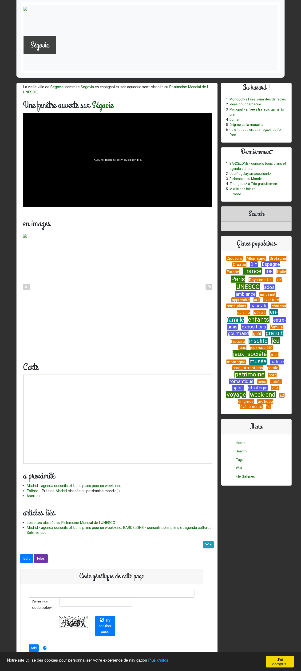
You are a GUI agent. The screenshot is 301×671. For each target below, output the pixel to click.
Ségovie (57, 87)
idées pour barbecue (245, 104)
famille (276, 327)
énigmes (245, 401)
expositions (254, 327)
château (279, 306)
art (256, 299)
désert (260, 312)
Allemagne (255, 258)
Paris (238, 279)
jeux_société (250, 353)
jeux (242, 347)
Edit (26, 558)
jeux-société (261, 347)
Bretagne (277, 258)
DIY (253, 264)
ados (269, 287)
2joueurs (234, 258)
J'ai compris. (280, 662)
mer (274, 354)
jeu (276, 340)
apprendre (241, 299)
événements (251, 406)
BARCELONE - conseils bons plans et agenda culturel (166, 527)
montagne (236, 361)
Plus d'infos (158, 660)
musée (258, 361)
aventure (271, 299)
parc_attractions (248, 367)
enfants (258, 319)
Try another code (105, 626)
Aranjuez (33, 496)
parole (272, 367)
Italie (281, 271)
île (268, 406)
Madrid (61, 491)
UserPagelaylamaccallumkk (250, 174)
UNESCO (248, 286)
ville (275, 388)
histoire (238, 341)
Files (41, 558)
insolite (258, 341)
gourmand (238, 333)
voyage (236, 394)
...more (236, 194)
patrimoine (249, 374)
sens (262, 381)
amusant (268, 294)
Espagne (271, 264)
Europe (233, 271)
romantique (241, 381)
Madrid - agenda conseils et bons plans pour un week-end (74, 485)
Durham (236, 120)
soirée (275, 381)
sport (238, 388)
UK (279, 279)
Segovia (87, 87)
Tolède (32, 491)
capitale (258, 305)
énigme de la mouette (247, 125)
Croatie (239, 264)
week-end (262, 394)
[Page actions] (208, 544)
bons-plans (236, 306)
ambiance (245, 294)
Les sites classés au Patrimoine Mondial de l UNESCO (71, 522)
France (252, 271)
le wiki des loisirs (242, 189)
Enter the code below (42, 605)
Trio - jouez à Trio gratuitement (254, 184)
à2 (282, 395)
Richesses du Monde (246, 179)
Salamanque (37, 532)
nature (277, 361)
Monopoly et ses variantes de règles (258, 99)
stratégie (257, 388)
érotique (265, 401)
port (272, 375)
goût (257, 333)
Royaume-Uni (261, 279)
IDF (269, 271)
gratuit (274, 333)
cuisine (243, 312)
